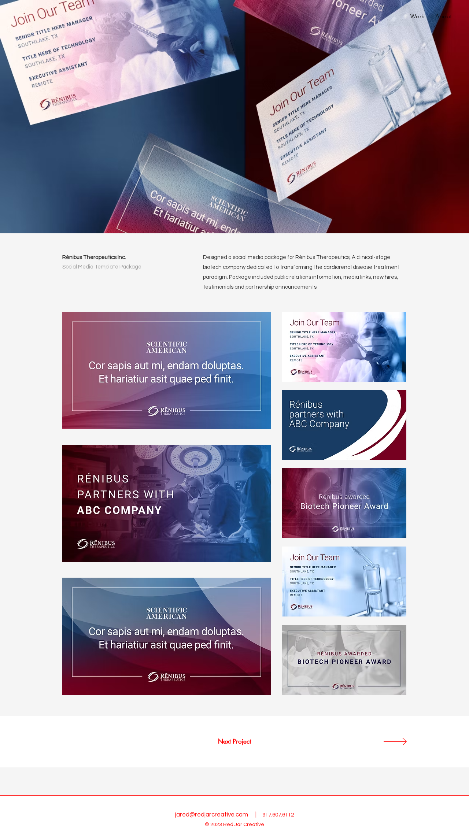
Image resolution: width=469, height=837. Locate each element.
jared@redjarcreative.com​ (211, 814)
